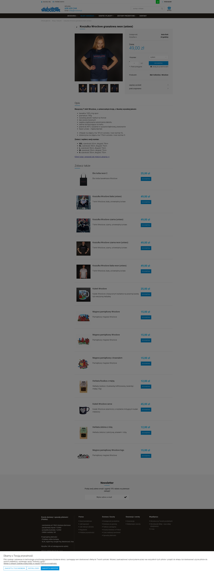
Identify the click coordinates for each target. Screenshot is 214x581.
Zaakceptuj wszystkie (50, 568)
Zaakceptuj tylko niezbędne (15, 568)
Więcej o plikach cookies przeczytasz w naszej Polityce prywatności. (30, 563)
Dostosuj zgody (33, 568)
